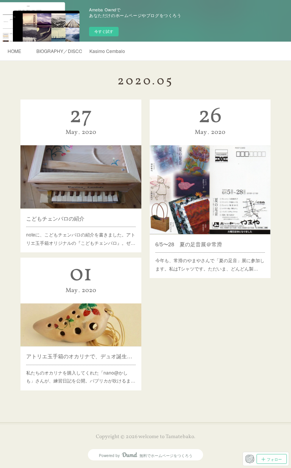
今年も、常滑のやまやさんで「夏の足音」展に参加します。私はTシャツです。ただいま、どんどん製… (209, 264)
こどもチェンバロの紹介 (55, 218)
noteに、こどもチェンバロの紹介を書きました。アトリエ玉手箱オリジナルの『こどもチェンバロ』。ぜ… (80, 238)
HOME (14, 51)
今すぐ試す (103, 31)
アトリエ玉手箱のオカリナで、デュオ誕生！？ (81, 356)
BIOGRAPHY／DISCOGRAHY (59, 51)
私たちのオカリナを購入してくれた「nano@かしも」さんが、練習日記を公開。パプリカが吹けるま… (80, 376)
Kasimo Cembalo (107, 51)
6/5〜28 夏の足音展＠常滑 (188, 244)
